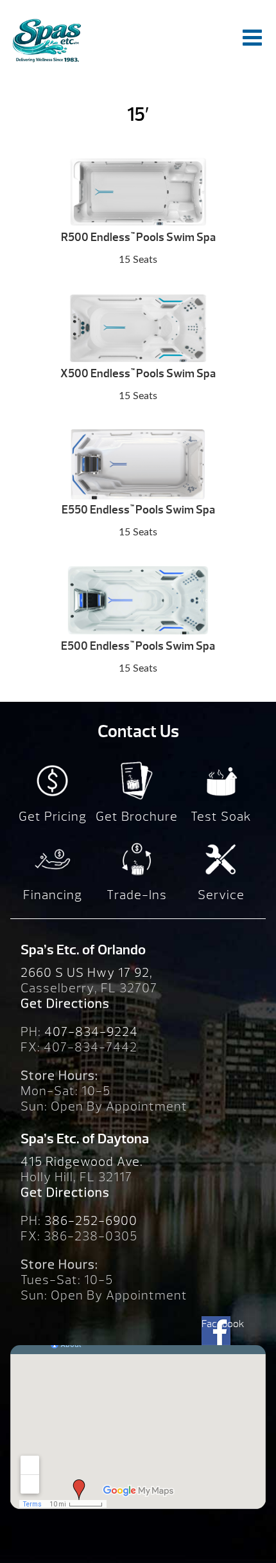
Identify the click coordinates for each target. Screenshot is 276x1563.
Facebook (216, 1323)
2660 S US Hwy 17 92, (87, 973)
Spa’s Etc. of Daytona (85, 1139)
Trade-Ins (137, 895)
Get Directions (65, 1004)
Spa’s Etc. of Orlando (83, 950)
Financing (52, 895)
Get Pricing (53, 816)
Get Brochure (137, 816)
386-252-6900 (90, 1221)
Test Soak (221, 816)
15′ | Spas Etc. (46, 40)
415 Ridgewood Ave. (82, 1162)
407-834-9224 (91, 1032)
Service (221, 895)
